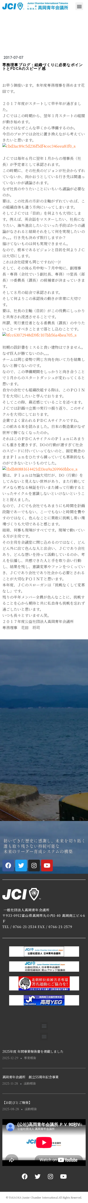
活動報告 (30, 1083)
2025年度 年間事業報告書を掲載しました (32, 1051)
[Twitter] (21, 865)
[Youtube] (47, 865)
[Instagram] (34, 865)
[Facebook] (8, 865)
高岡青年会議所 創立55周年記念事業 (30, 1077)
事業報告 (30, 1058)
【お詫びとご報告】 (17, 1102)
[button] (79, 6)
